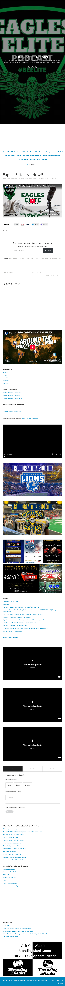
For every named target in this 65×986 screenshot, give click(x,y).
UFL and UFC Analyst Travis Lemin (13, 834)
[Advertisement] (32, 137)
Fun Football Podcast (9, 877)
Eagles (36, 258)
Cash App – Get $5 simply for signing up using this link (19, 622)
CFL (8, 152)
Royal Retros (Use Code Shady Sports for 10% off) (18, 931)
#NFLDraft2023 (14, 258)
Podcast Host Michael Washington (13, 840)
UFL (12, 152)
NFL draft (45, 258)
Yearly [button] (52, 769)
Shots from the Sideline (10, 883)
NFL (3, 152)
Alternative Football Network (12, 411)
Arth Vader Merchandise (10, 936)
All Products (6, 925)
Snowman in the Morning (10, 886)
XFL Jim (5, 880)
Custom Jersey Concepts (38, 159)
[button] (13, 551)
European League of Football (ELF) (51, 152)
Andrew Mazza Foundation (29, 418)
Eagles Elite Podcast (9, 869)
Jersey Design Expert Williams (12, 854)
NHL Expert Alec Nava (9, 851)
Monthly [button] (32, 769)
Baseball (30, 152)
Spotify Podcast (7, 378)
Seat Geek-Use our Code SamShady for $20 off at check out (21, 607)
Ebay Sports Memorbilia (10, 601)
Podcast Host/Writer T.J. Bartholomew (14, 848)
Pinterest (5, 383)
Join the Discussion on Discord (12, 392)
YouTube (5, 372)
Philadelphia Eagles (55, 258)
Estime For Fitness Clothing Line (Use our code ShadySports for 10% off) (25, 934)
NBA (23, 152)
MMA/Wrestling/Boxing (51, 155)
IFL (36, 152)
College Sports (23, 159)
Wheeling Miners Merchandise (12, 631)
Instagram (6, 380)
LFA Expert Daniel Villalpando (12, 843)
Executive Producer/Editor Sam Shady (14, 857)
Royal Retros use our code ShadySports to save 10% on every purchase (24, 620)
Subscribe (48, 250)
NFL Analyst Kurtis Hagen (10, 829)
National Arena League (13, 155)
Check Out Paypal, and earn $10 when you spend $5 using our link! (23, 614)
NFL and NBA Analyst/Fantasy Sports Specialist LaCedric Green (22, 831)
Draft (31, 258)
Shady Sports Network (32, 57)
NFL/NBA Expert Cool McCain (12, 846)
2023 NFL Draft (24, 258)
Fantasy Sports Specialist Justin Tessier (15, 860)
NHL (18, 152)
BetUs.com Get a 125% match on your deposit (16, 617)
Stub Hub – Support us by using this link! (15, 625)
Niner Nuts (6, 874)
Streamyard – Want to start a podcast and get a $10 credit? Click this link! (25, 628)
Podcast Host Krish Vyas (10, 837)
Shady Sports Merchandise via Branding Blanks (17, 928)
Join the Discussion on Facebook (12, 398)
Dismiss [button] (60, 983)
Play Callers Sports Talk (10, 872)
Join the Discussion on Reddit (11, 395)
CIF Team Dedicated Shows (53, 276)
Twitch (5, 375)
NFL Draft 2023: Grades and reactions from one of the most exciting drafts (25, 273)
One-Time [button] (12, 769)
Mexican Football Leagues (32, 155)
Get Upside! (6, 604)
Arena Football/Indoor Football (29, 178)
